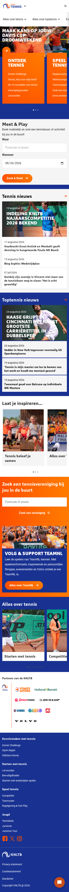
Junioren (7, 826)
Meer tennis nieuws (64, 196)
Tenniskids (8, 820)
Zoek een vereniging (32, 513)
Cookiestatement (11, 871)
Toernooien (8, 800)
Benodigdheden (10, 775)
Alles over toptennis (44, 19)
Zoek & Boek (15, 178)
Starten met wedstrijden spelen (19, 780)
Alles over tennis (13, 19)
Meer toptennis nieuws (64, 299)
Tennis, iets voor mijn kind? (22, 79)
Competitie (8, 795)
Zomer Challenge (17, 74)
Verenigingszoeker (18, 90)
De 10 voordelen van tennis (22, 84)
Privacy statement (12, 864)
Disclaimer (7, 878)
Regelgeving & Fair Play (15, 805)
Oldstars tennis (10, 755)
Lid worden (14, 95)
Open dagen (8, 750)
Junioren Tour (9, 831)
